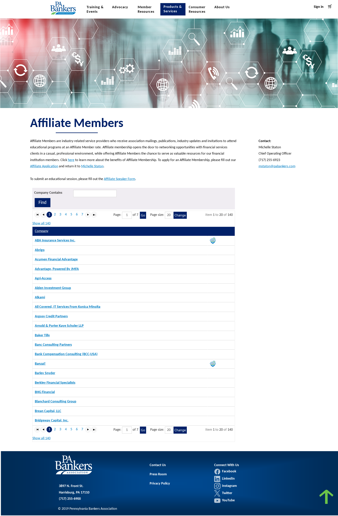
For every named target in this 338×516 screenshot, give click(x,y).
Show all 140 (41, 223)
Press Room (158, 474)
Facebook (217, 471)
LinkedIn (217, 479)
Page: (117, 215)
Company (41, 231)
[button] (37, 215)
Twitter (217, 493)
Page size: (157, 215)
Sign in (319, 7)
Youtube (217, 500)
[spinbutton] (127, 215)
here (71, 160)
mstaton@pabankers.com (277, 166)
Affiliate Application (44, 166)
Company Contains (48, 193)
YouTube (228, 500)
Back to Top (326, 498)
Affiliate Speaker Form (119, 179)
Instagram (217, 486)
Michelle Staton (92, 166)
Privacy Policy (160, 483)
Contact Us (158, 465)
